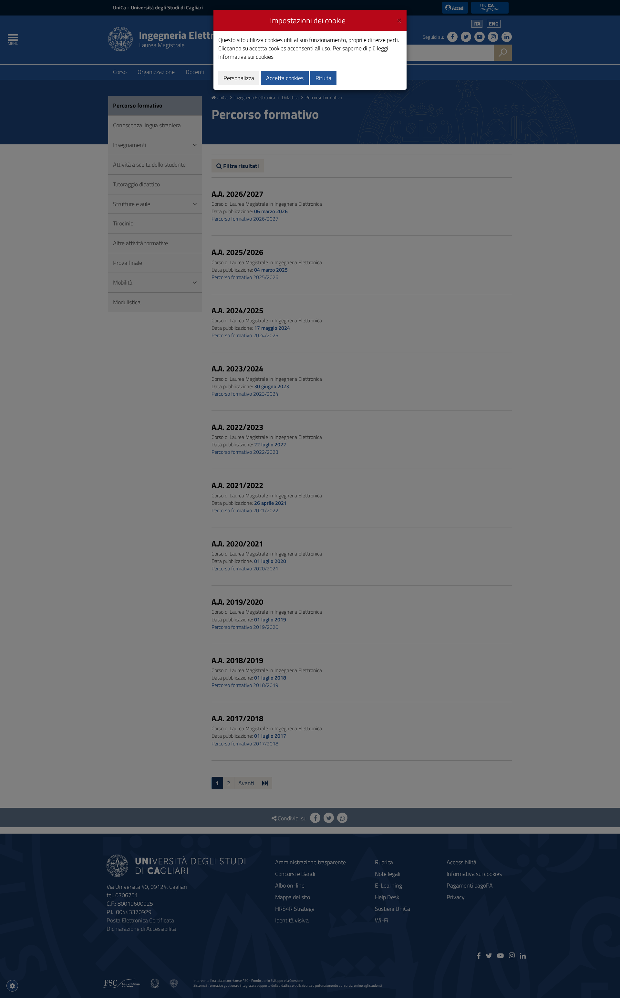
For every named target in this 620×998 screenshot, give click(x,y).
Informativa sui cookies (246, 56)
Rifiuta (323, 78)
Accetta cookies (285, 78)
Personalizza (238, 78)
